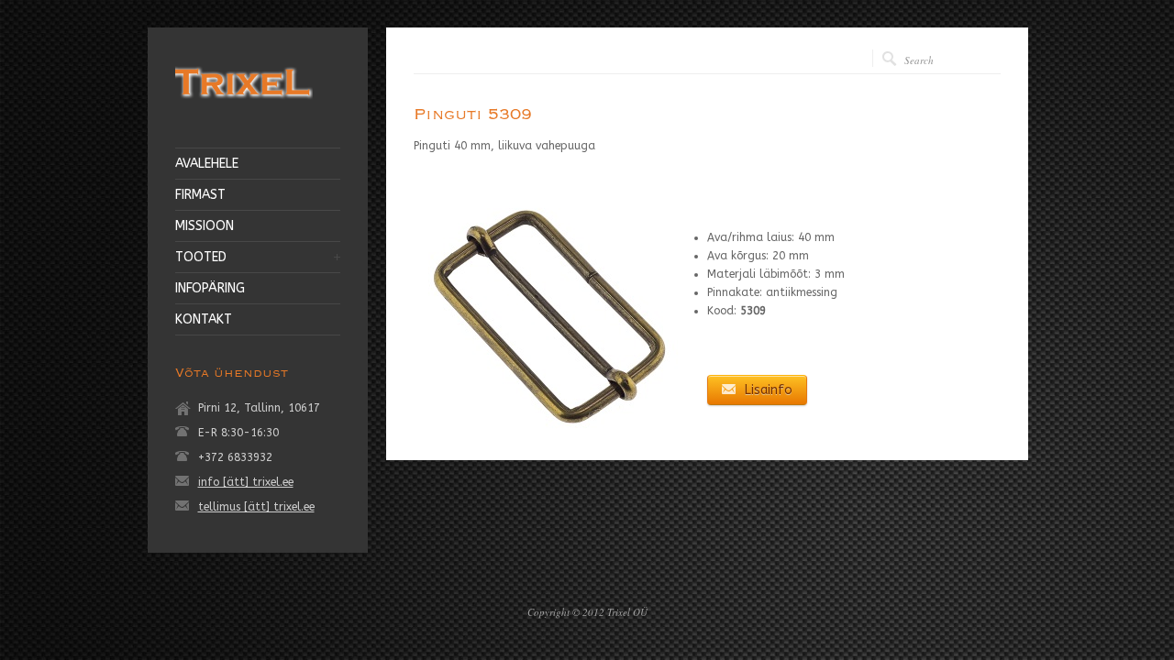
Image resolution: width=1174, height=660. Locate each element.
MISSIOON (204, 226)
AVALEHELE (206, 164)
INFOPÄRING (210, 288)
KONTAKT (203, 320)
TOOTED (201, 257)
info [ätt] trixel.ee (246, 482)
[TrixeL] (244, 101)
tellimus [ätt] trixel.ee (256, 506)
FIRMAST (200, 195)
